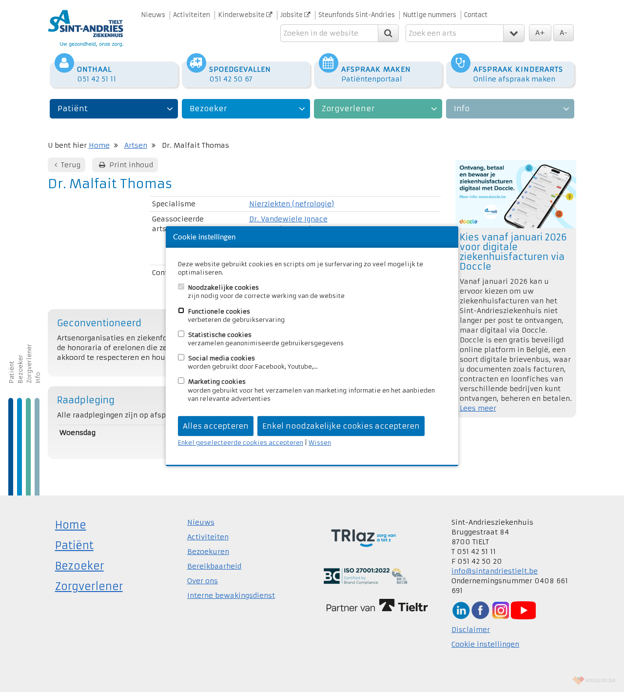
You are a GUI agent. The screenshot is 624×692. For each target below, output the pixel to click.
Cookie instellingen (485, 644)
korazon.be (601, 680)
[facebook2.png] (480, 609)
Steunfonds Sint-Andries (356, 15)
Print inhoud (130, 164)
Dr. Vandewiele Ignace (288, 219)
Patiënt (73, 108)
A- (563, 32)
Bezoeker (208, 108)
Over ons (202, 580)
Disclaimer (470, 629)
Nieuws (153, 15)
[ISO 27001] (365, 575)
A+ (540, 32)
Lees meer (478, 408)
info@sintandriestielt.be (494, 571)
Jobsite (292, 15)
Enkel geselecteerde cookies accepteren (240, 442)
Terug (69, 164)
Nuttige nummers (429, 15)
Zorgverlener (348, 108)
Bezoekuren (208, 551)
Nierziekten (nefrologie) (291, 203)
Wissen (320, 442)
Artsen (135, 145)
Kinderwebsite (242, 15)
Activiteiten (191, 15)
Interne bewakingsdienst (231, 595)
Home (99, 145)
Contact (476, 15)
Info (461, 108)
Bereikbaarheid (214, 566)
